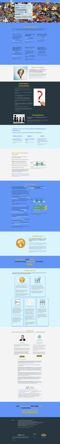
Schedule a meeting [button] (26, 412)
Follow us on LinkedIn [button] (34, 412)
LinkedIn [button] (22, 356)
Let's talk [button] (30, 264)
